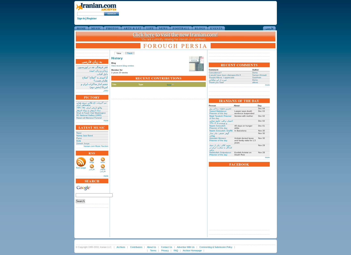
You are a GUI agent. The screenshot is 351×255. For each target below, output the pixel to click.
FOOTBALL (181, 28)
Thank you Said (216, 82)
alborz (255, 82)
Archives (121, 247)
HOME (81, 28)
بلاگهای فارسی (102, 170)
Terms (153, 250)
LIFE (150, 28)
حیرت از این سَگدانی (218, 80)
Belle (78, 141)
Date (169, 85)
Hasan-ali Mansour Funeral (89, 118)
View (119, 53)
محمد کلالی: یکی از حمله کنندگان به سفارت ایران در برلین (220, 147)
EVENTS (216, 28)
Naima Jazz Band (84, 135)
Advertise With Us (186, 247)
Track (129, 53)
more (106, 120)
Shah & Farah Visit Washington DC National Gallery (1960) (91, 114)
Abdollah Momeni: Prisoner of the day (218, 139)
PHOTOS (112, 28)
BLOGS (200, 28)
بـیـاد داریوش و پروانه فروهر (88, 110)
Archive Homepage (192, 250)
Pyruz (79, 138)
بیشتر (105, 90)
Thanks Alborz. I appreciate (221, 77)
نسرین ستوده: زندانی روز (220, 108)
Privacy (165, 250)
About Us (151, 247)
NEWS (163, 28)
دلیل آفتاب (102, 74)
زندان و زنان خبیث (98, 70)
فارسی (269, 28)
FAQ (176, 250)
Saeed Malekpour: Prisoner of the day (218, 112)
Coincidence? (215, 72)
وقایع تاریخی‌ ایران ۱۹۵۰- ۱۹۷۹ (89, 108)
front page (81, 168)
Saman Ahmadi (259, 75)
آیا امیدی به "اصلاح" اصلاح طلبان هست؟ (95, 79)
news (103, 162)
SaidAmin (256, 77)
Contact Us (166, 247)
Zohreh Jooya (82, 143)
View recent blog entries (122, 66)
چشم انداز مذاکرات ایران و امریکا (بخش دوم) (94, 86)
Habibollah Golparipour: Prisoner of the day (220, 153)
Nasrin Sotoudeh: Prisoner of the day (218, 127)
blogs (92, 162)
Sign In (81, 18)
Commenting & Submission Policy (215, 247)
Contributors (136, 247)
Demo (255, 72)
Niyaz (78, 133)
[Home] (96, 11)
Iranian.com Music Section (96, 146)
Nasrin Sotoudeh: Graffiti (221, 131)
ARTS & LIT (132, 28)
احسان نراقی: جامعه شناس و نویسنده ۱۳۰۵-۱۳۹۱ (221, 122)
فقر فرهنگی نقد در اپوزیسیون (93, 67)
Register (92, 18)
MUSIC (96, 28)
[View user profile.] (196, 70)
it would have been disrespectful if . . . (226, 75)
